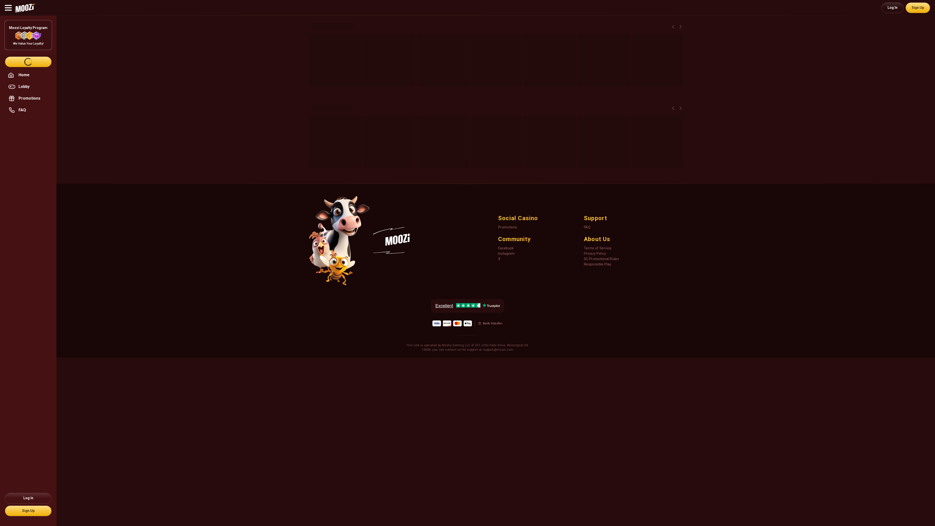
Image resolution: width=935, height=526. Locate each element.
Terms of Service (598, 248)
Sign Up (918, 7)
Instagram (506, 253)
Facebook (506, 248)
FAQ (587, 227)
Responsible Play (597, 264)
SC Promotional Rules (601, 259)
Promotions (507, 227)
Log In (893, 7)
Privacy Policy (595, 253)
